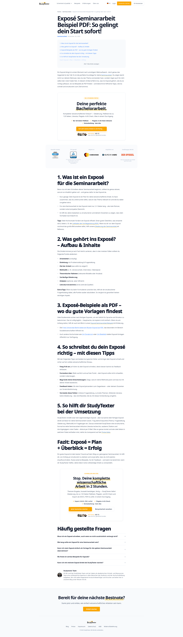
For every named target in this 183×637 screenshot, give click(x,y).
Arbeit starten (91, 604)
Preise (73, 622)
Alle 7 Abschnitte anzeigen (91, 64)
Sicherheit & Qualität (63, 3)
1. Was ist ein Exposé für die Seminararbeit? (74, 43)
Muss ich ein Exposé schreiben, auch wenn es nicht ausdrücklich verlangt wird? (87, 532)
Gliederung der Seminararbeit (106, 222)
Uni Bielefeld (101, 329)
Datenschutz (92, 622)
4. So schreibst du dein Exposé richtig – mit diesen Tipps (78, 53)
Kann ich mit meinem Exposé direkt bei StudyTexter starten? (80, 558)
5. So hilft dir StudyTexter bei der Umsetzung (74, 57)
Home (59, 12)
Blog (67, 622)
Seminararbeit (67, 12)
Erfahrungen (86, 3)
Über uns (96, 3)
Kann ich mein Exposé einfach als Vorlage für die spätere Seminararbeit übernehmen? (84, 544)
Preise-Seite (106, 427)
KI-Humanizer (138, 3)
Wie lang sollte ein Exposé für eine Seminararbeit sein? (78, 538)
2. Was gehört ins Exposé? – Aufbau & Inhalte (74, 47)
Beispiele (77, 3)
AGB (100, 622)
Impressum (81, 622)
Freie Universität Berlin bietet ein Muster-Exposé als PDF (82, 323)
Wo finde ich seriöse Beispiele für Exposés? (73, 552)
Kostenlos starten (124, 3)
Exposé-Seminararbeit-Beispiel (102, 318)
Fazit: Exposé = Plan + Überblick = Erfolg (73, 60)
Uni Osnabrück (87, 329)
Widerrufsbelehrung (110, 622)
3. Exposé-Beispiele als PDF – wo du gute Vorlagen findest (79, 50)
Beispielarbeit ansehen (103, 504)
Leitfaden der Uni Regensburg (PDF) (85, 219)
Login (114, 3)
